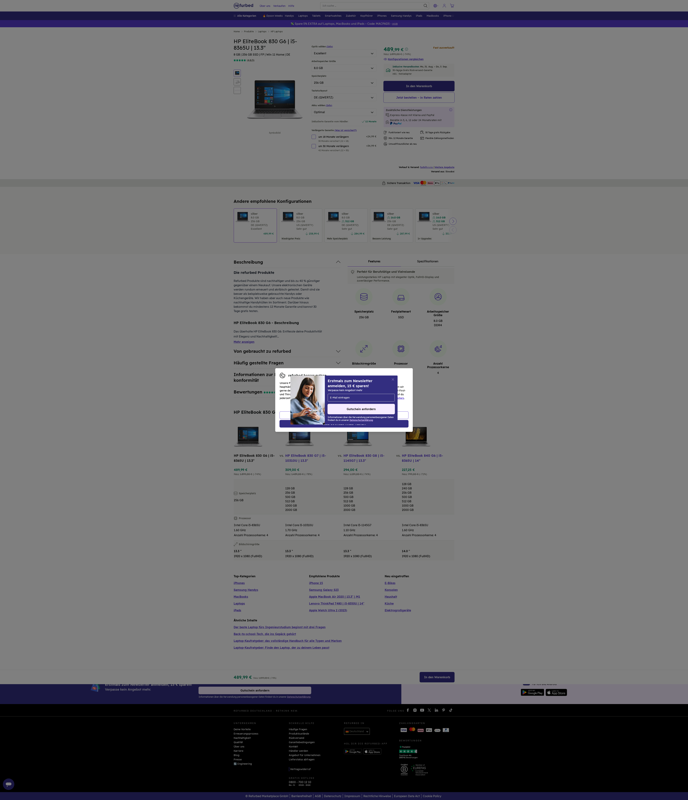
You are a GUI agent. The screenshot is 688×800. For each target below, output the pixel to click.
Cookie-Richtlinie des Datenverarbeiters (379, 398)
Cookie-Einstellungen (378, 394)
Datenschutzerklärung (329, 398)
